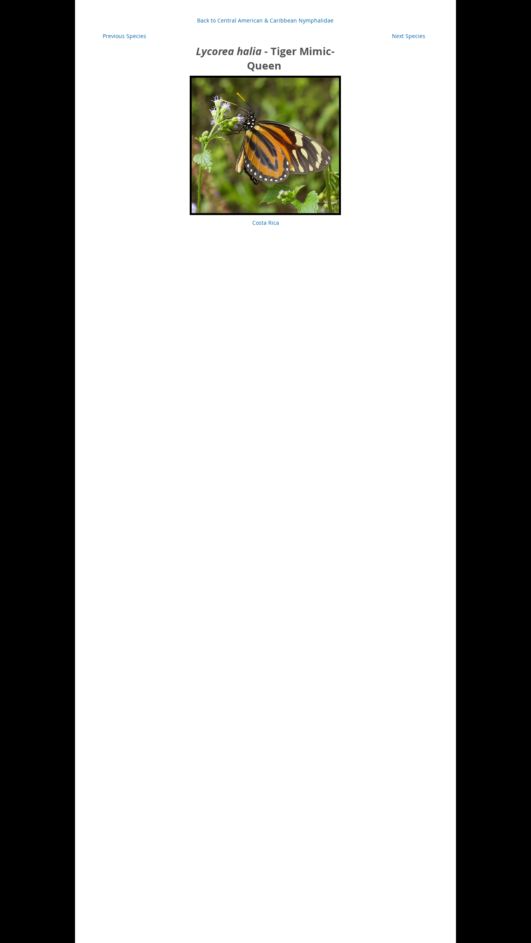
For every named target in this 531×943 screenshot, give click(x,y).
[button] (408, 36)
